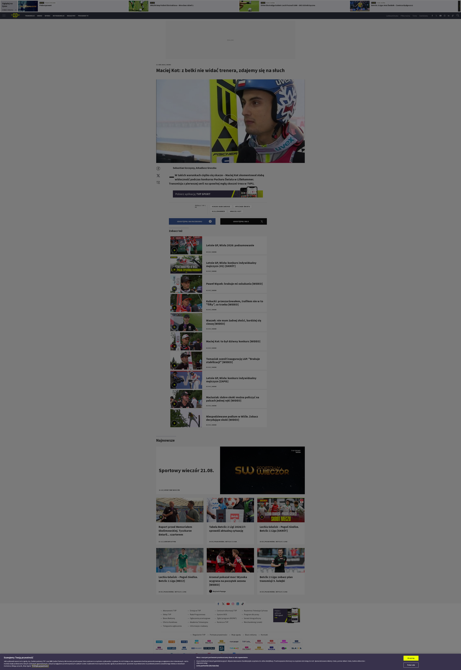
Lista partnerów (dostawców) (207, 666)
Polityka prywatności (40, 666)
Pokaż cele (411, 665)
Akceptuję (411, 658)
